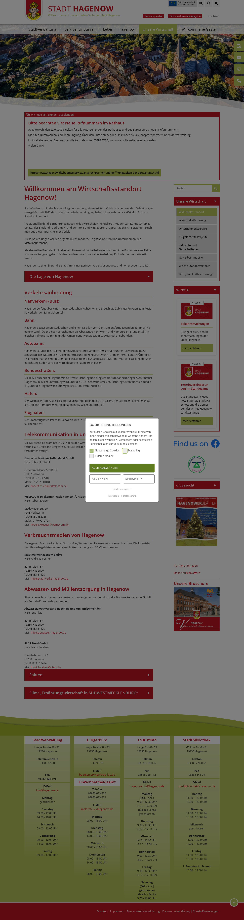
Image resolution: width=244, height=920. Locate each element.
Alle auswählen (105, 468)
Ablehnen (100, 478)
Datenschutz (129, 495)
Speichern (134, 478)
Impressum (114, 495)
